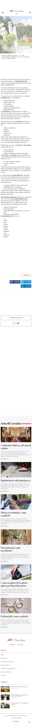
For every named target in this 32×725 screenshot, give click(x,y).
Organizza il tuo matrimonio (8, 668)
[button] (2, 12)
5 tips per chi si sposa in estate (19, 686)
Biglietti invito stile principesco (16, 480)
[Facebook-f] (14, 323)
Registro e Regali (5, 672)
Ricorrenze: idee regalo (13, 55)
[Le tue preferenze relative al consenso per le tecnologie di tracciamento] (29, 722)
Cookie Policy (12, 644)
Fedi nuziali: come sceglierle (15, 616)
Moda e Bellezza (5, 665)
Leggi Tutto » (5, 491)
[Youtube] (17, 323)
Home (3, 55)
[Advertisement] (16, 255)
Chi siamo (3, 675)
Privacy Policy (20, 644)
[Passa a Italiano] (16, 14)
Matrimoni (3, 658)
